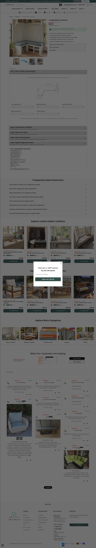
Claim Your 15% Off (48, 279)
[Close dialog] (61, 263)
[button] (2, 545)
